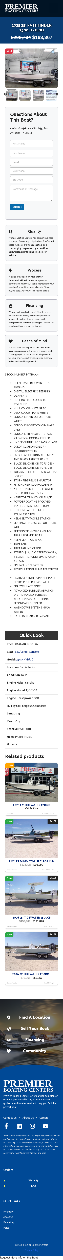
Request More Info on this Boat (19, 1257)
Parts (6, 1228)
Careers (43, 1118)
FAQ (33, 1186)
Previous (5, 95)
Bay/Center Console (27, 652)
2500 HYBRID (24, 659)
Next (57, 95)
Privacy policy (31, 1250)
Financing (34, 1039)
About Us (28, 1118)
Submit (17, 207)
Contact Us (10, 1118)
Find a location (34, 1017)
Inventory (8, 1212)
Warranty (33, 1180)
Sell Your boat (35, 1028)
